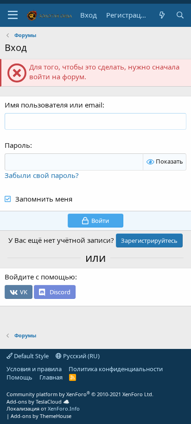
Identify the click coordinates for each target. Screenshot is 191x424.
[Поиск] (180, 15)
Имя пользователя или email (53, 104)
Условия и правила (34, 369)
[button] (13, 15)
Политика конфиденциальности (116, 369)
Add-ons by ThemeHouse (41, 415)
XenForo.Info (64, 408)
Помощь (19, 377)
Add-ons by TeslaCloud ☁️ (38, 401)
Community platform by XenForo (79, 394)
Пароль (17, 145)
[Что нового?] (162, 15)
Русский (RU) (81, 356)
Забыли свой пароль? (42, 175)
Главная (51, 377)
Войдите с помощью (40, 276)
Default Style (31, 356)
